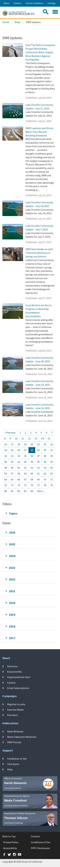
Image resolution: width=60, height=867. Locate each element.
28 (32, 450)
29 (38, 450)
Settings (52, 3)
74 (18, 485)
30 (45, 450)
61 (38, 473)
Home (5, 22)
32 (5, 456)
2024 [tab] (12, 556)
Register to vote (16, 704)
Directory (12, 666)
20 (32, 444)
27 (25, 450)
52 (32, 467)
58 (18, 473)
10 (16, 438)
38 (45, 456)
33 (12, 456)
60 (32, 473)
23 (51, 444)
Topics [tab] (13, 513)
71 (51, 479)
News (17, 22)
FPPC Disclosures (40, 848)
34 (18, 456)
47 (51, 461)
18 (18, 444)
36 (32, 456)
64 (5, 479)
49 (12, 467)
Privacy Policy (10, 842)
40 (5, 461)
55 (51, 467)
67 (25, 479)
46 (45, 461)
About (6, 3)
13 (36, 438)
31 (51, 450)
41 (12, 461)
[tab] (30, 513)
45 (38, 461)
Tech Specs (13, 764)
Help (9, 769)
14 (42, 438)
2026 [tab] (12, 532)
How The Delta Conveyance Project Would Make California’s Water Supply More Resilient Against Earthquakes (40, 52)
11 (22, 438)
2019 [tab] (12, 614)
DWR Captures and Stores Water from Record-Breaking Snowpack (39, 132)
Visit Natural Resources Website (16, 806)
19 (25, 444)
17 (12, 444)
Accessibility (10, 848)
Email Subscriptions (18, 688)
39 (51, 456)
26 (18, 450)
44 (32, 461)
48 (5, 467)
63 (51, 473)
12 (29, 438)
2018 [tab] (12, 626)
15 (49, 438)
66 (18, 479)
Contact (17, 3)
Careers (11, 682)
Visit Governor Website (12, 788)
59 (25, 473)
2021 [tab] (12, 591)
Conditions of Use (17, 758)
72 (5, 485)
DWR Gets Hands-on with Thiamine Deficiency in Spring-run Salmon (39, 253)
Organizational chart (18, 677)
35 (25, 456)
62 (45, 473)
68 (32, 479)
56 (5, 473)
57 (12, 473)
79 (51, 485)
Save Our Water (15, 709)
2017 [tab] (12, 638)
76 (32, 485)
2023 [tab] (12, 568)
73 (12, 485)
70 (45, 479)
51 (25, 467)
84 (32, 491)
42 (18, 461)
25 (12, 450)
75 (25, 485)
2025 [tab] (12, 544)
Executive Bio (14, 671)
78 (45, 485)
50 (18, 467)
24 (5, 450)
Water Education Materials (21, 736)
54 (45, 467)
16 (5, 444)
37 (38, 456)
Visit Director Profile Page (13, 823)
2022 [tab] (12, 579)
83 (25, 491)
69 (38, 479)
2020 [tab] (12, 603)
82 (18, 491)
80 (5, 491)
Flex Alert (12, 715)
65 (12, 479)
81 (12, 491)
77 (38, 485)
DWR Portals (14, 742)
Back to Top (9, 836)
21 (38, 444)
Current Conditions (34, 3)
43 (25, 461)
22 (45, 444)
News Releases (15, 731)
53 (38, 467)
